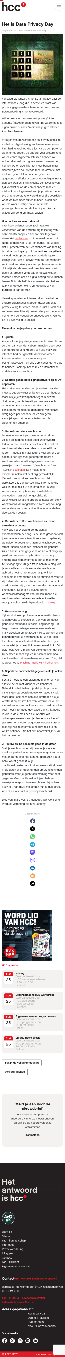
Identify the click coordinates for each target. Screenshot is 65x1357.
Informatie (8, 1244)
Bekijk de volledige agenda (22, 1062)
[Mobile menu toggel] (59, 7)
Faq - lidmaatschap (14, 1240)
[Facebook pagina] (4, 1340)
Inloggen (7, 1253)
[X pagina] (12, 1340)
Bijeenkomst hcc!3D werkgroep (35, 994)
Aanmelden (33, 1135)
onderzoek (21, 238)
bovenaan (19, 469)
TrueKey (50, 602)
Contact (7, 1257)
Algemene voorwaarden (16, 1266)
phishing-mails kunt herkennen (39, 662)
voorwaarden (44, 1354)
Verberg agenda (15, 1071)
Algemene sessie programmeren (36, 1016)
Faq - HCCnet (10, 1262)
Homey (20, 973)
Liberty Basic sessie (28, 1037)
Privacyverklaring (12, 1249)
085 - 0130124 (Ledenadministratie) (23, 1298)
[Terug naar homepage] (14, 6)
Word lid (7, 1231)
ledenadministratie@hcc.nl (18, 1302)
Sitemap (7, 1236)
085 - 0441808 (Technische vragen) (35, 1278)
